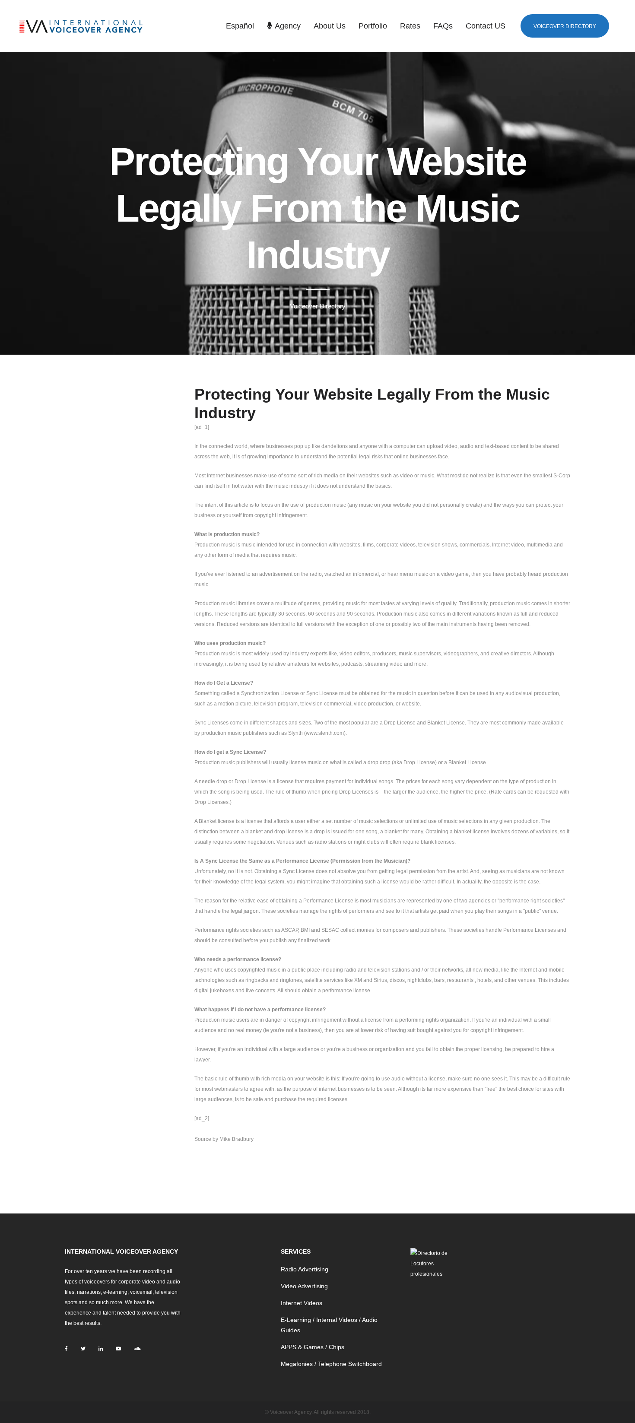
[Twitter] (83, 1349)
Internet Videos (301, 1302)
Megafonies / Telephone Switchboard (331, 1363)
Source (202, 1139)
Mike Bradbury (236, 1139)
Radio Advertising (304, 1269)
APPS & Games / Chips (312, 1347)
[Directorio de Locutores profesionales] (431, 1264)
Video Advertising (304, 1286)
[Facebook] (66, 1349)
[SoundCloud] (137, 1349)
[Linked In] (100, 1349)
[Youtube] (118, 1349)
